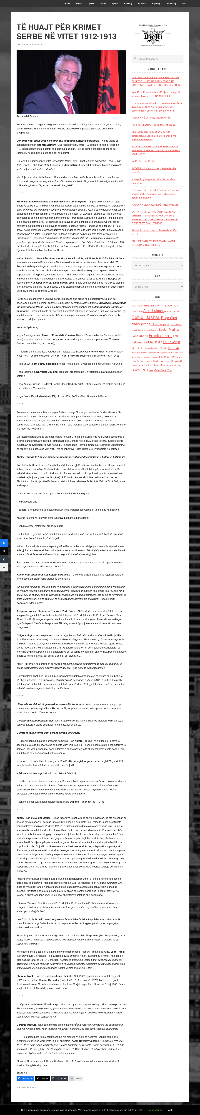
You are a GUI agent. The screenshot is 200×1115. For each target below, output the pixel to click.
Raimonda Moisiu (144, 361)
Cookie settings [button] (154, 1109)
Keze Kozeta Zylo (148, 348)
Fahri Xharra (140, 336)
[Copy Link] (4, 559)
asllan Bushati (137, 311)
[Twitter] (4, 551)
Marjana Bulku (146, 352)
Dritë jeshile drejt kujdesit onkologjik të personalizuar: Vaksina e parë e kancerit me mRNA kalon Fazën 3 (154, 135)
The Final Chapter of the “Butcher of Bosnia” (154, 124)
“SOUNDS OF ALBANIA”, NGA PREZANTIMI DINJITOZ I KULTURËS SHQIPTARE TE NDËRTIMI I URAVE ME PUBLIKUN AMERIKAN (157, 81)
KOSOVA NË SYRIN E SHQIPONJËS (151, 117)
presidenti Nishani (150, 357)
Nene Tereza (137, 357)
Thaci (151, 370)
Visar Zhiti (166, 370)
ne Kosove (179, 352)
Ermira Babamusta (151, 330)
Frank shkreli (160, 335)
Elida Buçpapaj (160, 324)
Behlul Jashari (146, 317)
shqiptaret (176, 365)
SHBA (141, 365)
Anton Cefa (161, 305)
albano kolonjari (137, 306)
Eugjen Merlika (169, 329)
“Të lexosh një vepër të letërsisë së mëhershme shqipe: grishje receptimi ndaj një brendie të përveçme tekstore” (156, 193)
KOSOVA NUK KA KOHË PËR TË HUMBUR (155, 204)
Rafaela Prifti (167, 357)
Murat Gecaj (157, 353)
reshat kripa (171, 361)
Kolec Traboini (161, 348)
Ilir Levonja (171, 341)
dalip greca (141, 323)
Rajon (33, 1087)
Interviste (136, 348)
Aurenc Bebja (171, 311)
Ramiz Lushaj (159, 361)
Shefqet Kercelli (153, 365)
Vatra (157, 370)
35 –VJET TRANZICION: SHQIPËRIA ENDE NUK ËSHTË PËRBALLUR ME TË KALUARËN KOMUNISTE (156, 150)
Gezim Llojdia (153, 342)
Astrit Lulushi (153, 310)
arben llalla (173, 305)
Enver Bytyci (137, 329)
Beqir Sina (169, 317)
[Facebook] (4, 543)
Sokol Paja (140, 369)
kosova (173, 347)
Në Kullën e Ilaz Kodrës (143, 161)
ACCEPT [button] (172, 1109)
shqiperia (167, 365)
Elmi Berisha (176, 324)
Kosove (136, 352)
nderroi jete (168, 352)
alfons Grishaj (150, 305)
